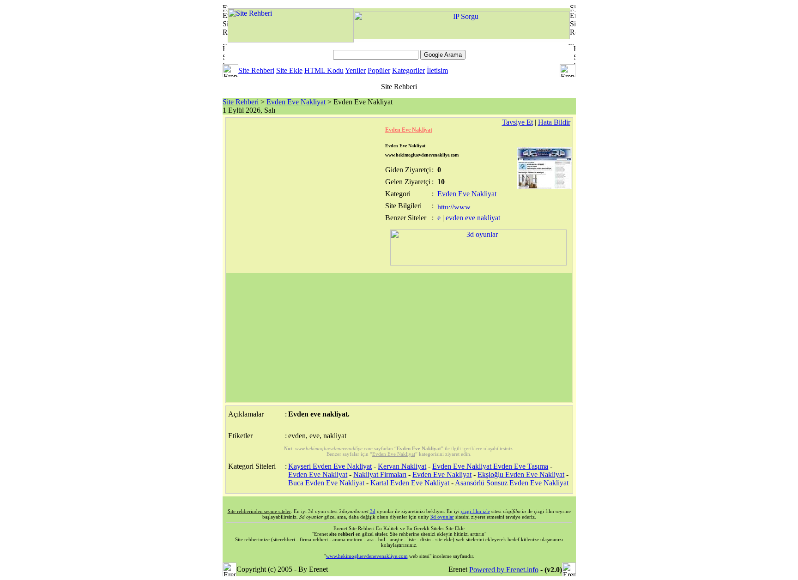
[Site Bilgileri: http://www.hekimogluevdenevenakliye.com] (454, 206)
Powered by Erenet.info (503, 570)
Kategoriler (408, 70)
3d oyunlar (442, 517)
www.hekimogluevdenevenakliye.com (367, 556)
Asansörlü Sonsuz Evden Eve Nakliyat (511, 483)
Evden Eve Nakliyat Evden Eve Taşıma (490, 466)
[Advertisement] (399, 337)
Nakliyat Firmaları (379, 474)
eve (470, 218)
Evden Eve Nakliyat (296, 102)
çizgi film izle (475, 511)
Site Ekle (289, 70)
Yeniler (355, 70)
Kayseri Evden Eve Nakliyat (330, 466)
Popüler (379, 70)
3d (372, 511)
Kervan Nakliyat (402, 466)
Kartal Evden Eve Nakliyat (409, 483)
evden (454, 218)
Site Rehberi (256, 70)
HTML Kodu (324, 70)
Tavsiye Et (517, 122)
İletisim (437, 70)
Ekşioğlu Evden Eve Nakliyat (521, 474)
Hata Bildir (554, 122)
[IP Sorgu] (462, 37)
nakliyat (488, 218)
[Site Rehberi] (291, 40)
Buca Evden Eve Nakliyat (326, 483)
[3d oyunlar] (478, 263)
